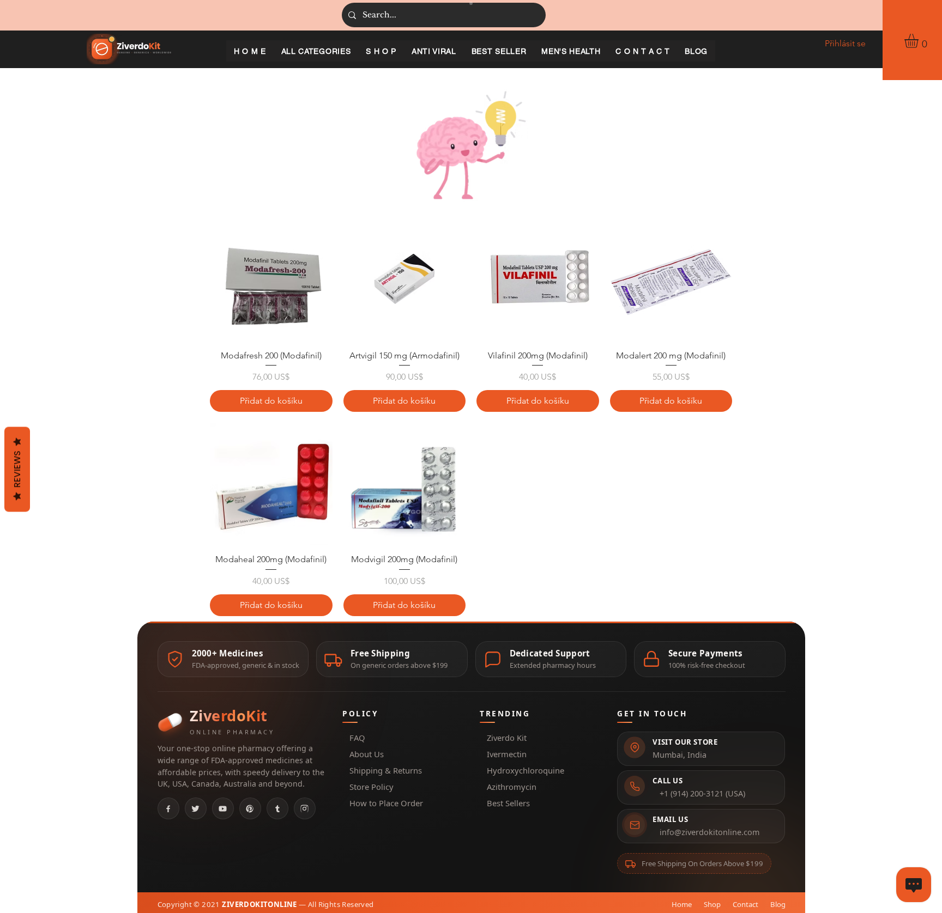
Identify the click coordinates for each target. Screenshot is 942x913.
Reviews (17, 469)
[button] (919, 41)
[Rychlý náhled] (271, 279)
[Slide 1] (471, 3)
